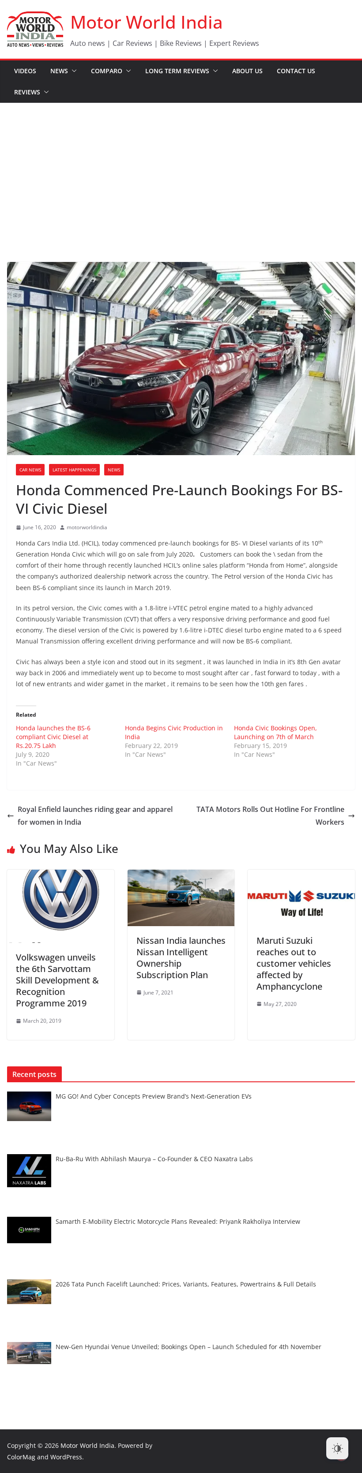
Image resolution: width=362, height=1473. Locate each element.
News (59, 71)
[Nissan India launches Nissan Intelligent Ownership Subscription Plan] (181, 876)
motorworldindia (87, 527)
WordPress (66, 1457)
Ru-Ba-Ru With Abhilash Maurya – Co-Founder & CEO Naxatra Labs (154, 1159)
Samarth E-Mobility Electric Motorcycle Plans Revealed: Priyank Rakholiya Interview (178, 1221)
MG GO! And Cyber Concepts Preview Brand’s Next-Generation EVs (154, 1096)
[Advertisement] (181, 169)
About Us (247, 71)
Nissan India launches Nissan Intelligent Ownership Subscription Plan (181, 958)
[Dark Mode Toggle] (337, 1448)
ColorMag (21, 1457)
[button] (72, 71)
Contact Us (296, 71)
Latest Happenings (74, 470)
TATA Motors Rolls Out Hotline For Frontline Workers (270, 815)
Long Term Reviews (177, 71)
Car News (30, 470)
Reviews (27, 92)
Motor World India (146, 22)
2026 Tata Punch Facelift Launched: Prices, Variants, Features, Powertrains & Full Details (186, 1284)
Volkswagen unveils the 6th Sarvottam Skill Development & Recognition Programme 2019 (57, 980)
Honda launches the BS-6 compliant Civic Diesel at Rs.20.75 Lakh (53, 737)
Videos (25, 71)
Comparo (106, 71)
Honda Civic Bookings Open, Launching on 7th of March (275, 732)
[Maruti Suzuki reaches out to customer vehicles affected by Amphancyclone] (301, 876)
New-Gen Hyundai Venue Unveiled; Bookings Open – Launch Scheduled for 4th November (188, 1346)
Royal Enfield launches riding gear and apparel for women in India (95, 815)
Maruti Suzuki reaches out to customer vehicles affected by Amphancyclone (293, 963)
